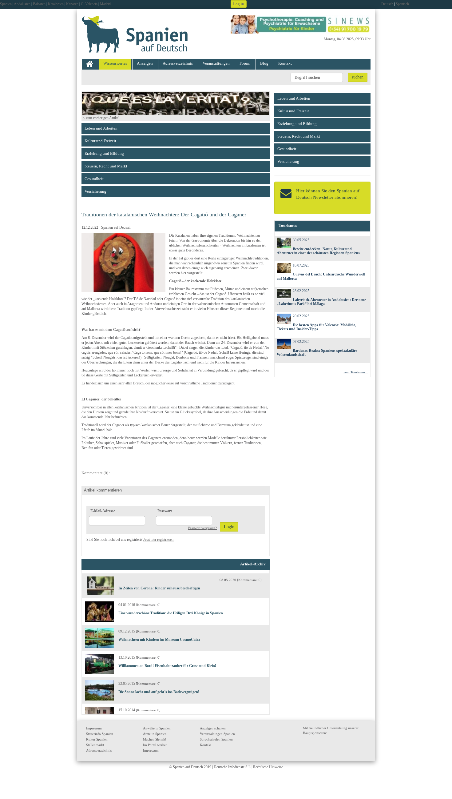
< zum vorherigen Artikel (101, 118)
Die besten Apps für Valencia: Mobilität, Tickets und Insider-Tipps (316, 327)
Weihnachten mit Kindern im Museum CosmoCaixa (159, 639)
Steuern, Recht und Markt (106, 166)
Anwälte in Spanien (157, 728)
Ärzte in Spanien (155, 734)
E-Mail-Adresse (102, 511)
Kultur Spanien (97, 739)
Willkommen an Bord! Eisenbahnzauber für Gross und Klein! (167, 666)
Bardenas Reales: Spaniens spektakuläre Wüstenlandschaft (317, 352)
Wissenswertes (115, 63)
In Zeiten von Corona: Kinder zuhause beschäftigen (159, 588)
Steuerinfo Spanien (99, 734)
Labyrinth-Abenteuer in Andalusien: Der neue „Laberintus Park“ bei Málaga (321, 302)
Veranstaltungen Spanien (217, 734)
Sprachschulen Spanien (216, 739)
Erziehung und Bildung (104, 153)
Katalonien (56, 4)
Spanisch (402, 4)
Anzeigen (145, 63)
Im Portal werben (155, 745)
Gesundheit (94, 178)
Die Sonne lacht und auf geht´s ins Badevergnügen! (158, 692)
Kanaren (72, 4)
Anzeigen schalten (213, 728)
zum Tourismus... (355, 372)
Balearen (39, 4)
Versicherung (95, 191)
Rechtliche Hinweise (268, 767)
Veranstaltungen (216, 63)
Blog (264, 63)
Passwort (164, 511)
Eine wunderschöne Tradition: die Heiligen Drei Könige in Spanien (170, 613)
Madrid (105, 4)
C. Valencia (89, 4)
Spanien (6, 4)
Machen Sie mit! (154, 739)
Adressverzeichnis (178, 63)
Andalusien (22, 4)
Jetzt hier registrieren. (158, 539)
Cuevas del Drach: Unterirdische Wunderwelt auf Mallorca (321, 276)
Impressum (94, 728)
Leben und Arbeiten (101, 128)
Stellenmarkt (95, 745)
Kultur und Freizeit (100, 141)
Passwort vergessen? (202, 528)
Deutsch (387, 4)
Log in (238, 4)
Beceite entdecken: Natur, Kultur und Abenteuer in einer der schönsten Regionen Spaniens (318, 251)
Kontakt (285, 63)
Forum (245, 63)
